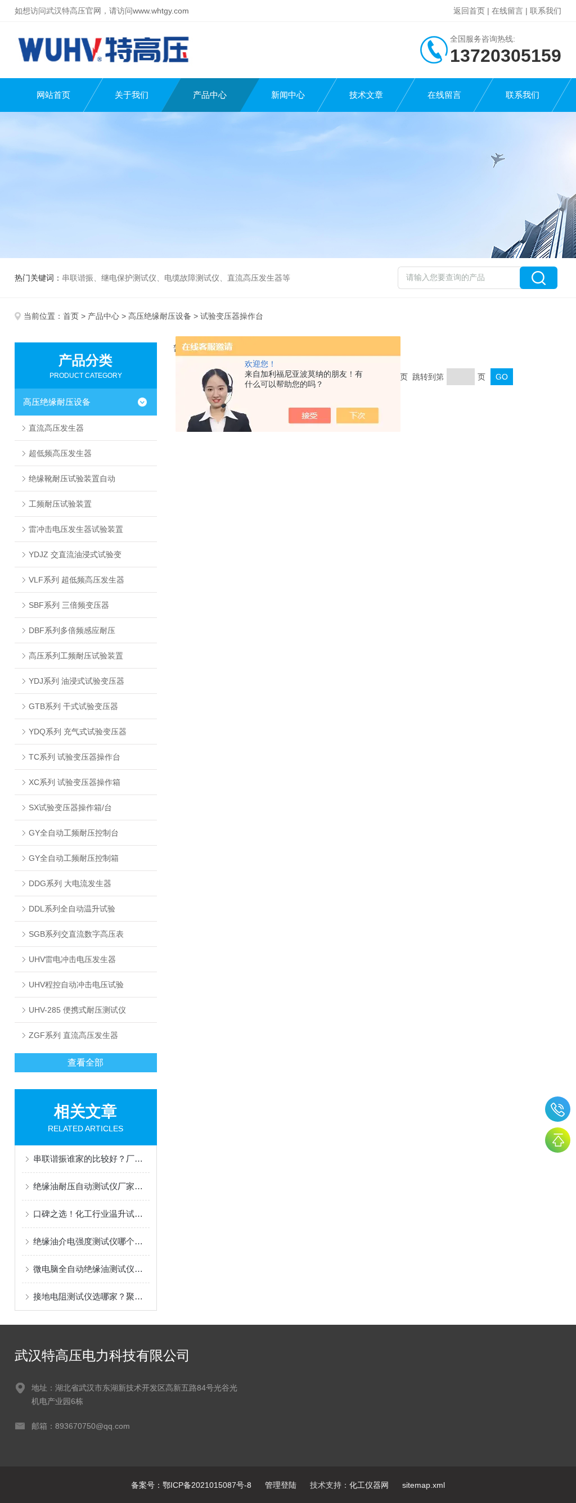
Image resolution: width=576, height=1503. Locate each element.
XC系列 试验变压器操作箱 (74, 782)
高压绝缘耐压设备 (159, 316)
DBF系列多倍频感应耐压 (72, 630)
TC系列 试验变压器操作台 (74, 756)
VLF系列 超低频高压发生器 (76, 579)
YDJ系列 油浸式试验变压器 (76, 680)
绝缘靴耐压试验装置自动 (72, 478)
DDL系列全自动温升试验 (72, 908)
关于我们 (131, 95)
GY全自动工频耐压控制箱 (74, 858)
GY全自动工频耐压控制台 (74, 832)
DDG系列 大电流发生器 (70, 883)
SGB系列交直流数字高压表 (76, 933)
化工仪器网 (369, 1485)
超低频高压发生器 (60, 453)
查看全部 (86, 1062)
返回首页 (469, 10)
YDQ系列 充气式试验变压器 (78, 731)
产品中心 (210, 95)
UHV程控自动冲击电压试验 (76, 984)
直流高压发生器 (56, 427)
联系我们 (545, 10)
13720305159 (557, 1109)
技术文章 (366, 95)
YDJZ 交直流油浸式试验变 (75, 554)
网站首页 (53, 95)
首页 (71, 316)
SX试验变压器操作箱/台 (70, 807)
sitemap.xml (423, 1485)
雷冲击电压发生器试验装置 (76, 529)
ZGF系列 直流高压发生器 (73, 1035)
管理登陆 (280, 1485)
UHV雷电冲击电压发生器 (72, 959)
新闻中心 (288, 95)
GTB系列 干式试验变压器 (73, 706)
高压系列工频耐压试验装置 (76, 655)
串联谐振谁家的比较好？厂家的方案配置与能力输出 (91, 1158)
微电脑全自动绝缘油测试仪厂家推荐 (91, 1269)
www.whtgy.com (161, 10)
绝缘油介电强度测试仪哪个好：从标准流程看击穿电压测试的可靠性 (91, 1241)
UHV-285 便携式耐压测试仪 (77, 1009)
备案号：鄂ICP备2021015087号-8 (191, 1485)
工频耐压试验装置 (60, 503)
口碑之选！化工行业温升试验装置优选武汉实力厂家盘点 (91, 1213)
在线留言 (507, 10)
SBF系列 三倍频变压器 (69, 605)
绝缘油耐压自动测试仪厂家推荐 (91, 1186)
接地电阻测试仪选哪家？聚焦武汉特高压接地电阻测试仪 (91, 1296)
